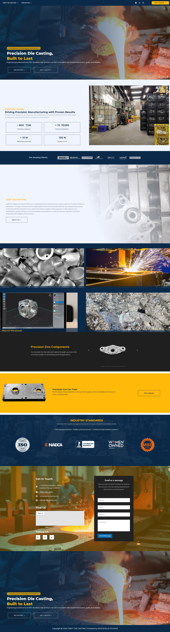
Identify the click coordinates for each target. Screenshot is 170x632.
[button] (88, 350)
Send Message (105, 536)
